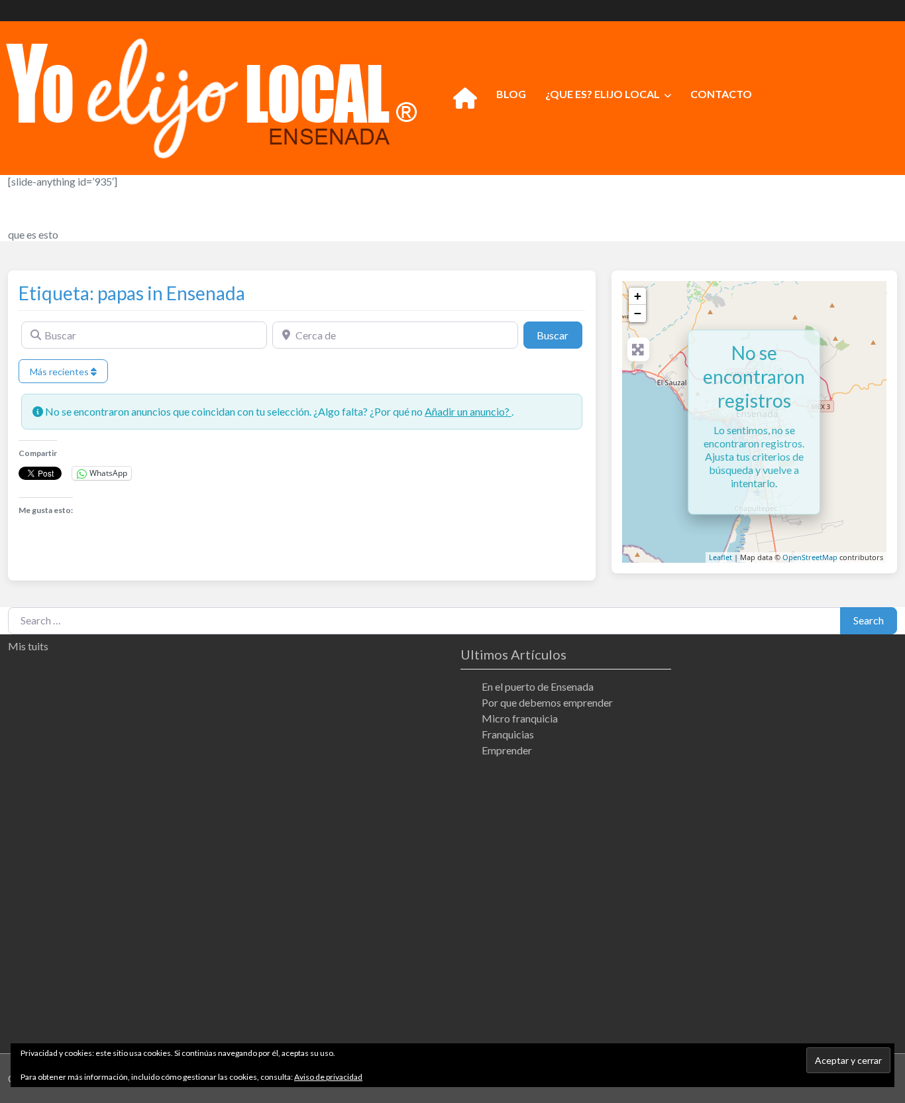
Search (868, 620)
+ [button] (637, 296)
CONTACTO (721, 93)
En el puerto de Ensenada (538, 686)
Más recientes (60, 371)
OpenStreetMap (809, 557)
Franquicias (508, 734)
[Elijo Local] (211, 96)
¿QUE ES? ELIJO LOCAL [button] (602, 93)
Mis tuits (28, 646)
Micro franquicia (520, 718)
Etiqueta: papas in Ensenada (132, 293)
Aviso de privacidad (328, 1077)
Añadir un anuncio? (468, 411)
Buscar (559, 334)
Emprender (507, 750)
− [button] (637, 313)
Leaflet (720, 557)
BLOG (511, 93)
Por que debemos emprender (547, 702)
